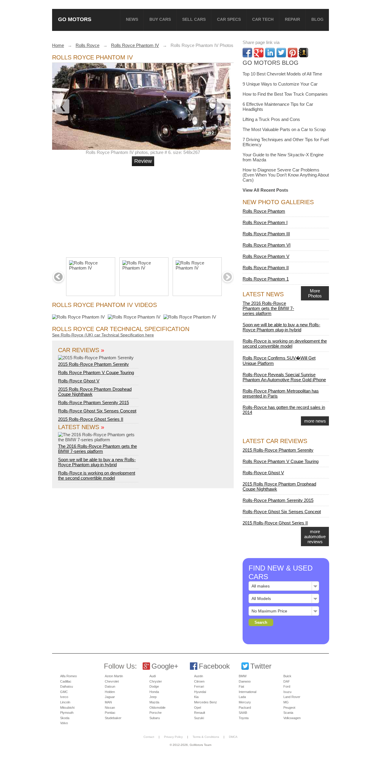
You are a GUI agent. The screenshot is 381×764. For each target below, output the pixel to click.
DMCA (233, 736)
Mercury (245, 702)
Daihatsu (66, 686)
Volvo (64, 723)
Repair (292, 19)
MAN (108, 702)
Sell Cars (194, 19)
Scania (288, 712)
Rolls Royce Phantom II (266, 267)
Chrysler (155, 681)
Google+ (165, 666)
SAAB (243, 712)
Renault (199, 712)
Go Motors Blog (271, 62)
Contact (148, 736)
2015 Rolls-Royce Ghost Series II (90, 419)
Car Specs (229, 19)
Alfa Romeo (68, 676)
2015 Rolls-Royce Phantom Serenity (93, 364)
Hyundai (200, 692)
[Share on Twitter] (281, 52)
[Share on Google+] (258, 52)
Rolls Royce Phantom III (266, 233)
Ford (286, 686)
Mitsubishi (67, 707)
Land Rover (291, 697)
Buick (287, 676)
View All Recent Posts (265, 190)
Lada (242, 697)
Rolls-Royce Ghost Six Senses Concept (97, 410)
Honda (154, 692)
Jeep (153, 697)
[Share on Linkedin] (270, 52)
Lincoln (65, 702)
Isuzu (287, 692)
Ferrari (199, 686)
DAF (286, 681)
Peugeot (289, 707)
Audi (152, 676)
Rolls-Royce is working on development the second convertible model (96, 475)
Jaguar (110, 697)
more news (315, 420)
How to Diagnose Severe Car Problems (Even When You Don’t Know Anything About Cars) (286, 174)
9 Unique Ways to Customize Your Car (280, 83)
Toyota (244, 718)
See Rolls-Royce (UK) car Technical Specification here (103, 335)
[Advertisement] (144, 209)
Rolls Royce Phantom (264, 211)
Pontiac (110, 712)
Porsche (155, 712)
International (247, 692)
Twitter (260, 666)
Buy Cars (160, 19)
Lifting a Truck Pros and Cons (271, 119)
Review (143, 161)
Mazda (154, 702)
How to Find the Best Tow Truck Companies (285, 94)
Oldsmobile (157, 707)
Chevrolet (112, 681)
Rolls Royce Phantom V (266, 256)
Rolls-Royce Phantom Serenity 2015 (93, 402)
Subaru (154, 718)
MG (286, 702)
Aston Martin (114, 676)
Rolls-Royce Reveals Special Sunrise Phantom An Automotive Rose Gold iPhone (284, 377)
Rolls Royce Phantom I (265, 222)
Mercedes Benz (205, 702)
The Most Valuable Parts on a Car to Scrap (284, 129)
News (132, 19)
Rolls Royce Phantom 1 (266, 278)
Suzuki (199, 718)
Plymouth (67, 712)
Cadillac (65, 681)
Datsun (110, 686)
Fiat (241, 686)
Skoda (64, 718)
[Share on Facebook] (247, 52)
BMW (242, 676)
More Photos (315, 293)
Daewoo (245, 681)
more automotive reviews (315, 536)
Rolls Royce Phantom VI (267, 245)
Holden (110, 692)
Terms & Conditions (206, 736)
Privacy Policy (173, 736)
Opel (197, 707)
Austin (198, 676)
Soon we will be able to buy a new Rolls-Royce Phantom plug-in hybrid (97, 462)
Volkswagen (292, 718)
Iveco (64, 697)
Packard (245, 707)
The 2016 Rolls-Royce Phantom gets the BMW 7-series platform (97, 449)
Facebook (214, 666)
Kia (196, 697)
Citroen (199, 681)
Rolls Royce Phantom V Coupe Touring (96, 372)
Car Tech (263, 19)
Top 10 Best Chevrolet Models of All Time (282, 73)
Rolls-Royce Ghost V (78, 380)
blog (317, 19)
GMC (64, 692)
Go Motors (74, 19)
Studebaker (113, 718)
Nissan (110, 707)
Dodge (154, 686)
